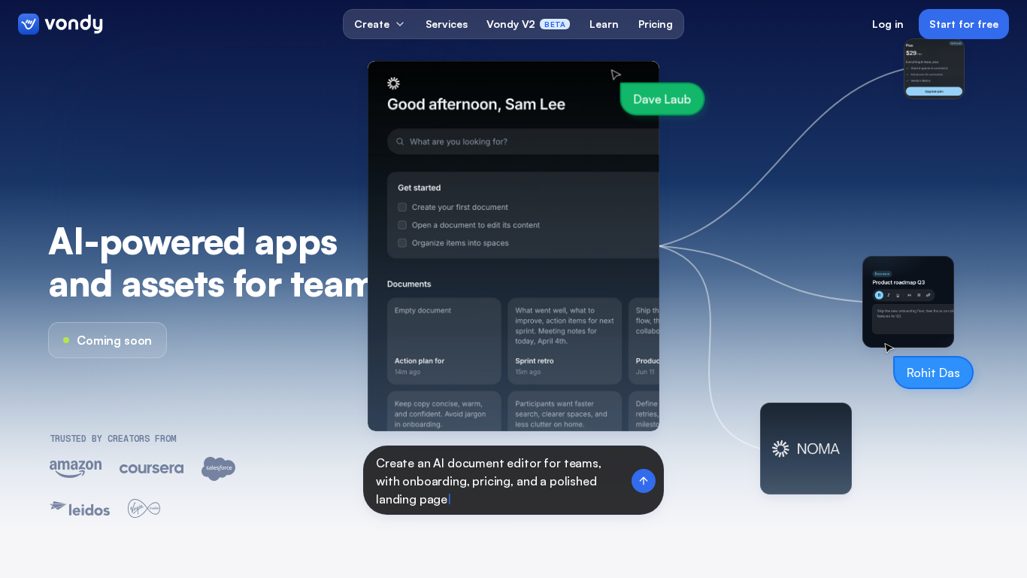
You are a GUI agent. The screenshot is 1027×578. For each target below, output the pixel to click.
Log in (888, 23)
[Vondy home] (60, 24)
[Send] (644, 481)
